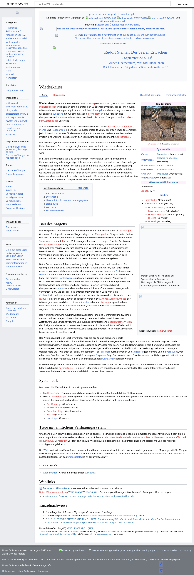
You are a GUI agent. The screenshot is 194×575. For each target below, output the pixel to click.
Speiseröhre (45, 241)
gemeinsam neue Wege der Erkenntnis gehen (113, 14)
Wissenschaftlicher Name (163, 182)
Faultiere (146, 437)
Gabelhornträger (157, 214)
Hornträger (154, 221)
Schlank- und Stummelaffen (166, 437)
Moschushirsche (156, 210)
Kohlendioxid (46, 295)
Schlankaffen (126, 126)
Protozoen (120, 270)
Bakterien (109, 270)
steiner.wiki (120, 21)
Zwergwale (178, 453)
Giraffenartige (155, 207)
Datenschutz (8, 570)
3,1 (52, 518)
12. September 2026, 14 (135, 58)
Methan (63, 295)
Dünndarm (107, 358)
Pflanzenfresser (47, 106)
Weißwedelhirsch (154, 144)
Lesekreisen (102, 24)
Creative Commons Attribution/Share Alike (58, 534)
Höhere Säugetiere (167, 157)
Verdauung (119, 149)
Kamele (104, 437)
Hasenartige (58, 129)
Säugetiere (163, 153)
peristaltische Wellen (120, 321)
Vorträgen (133, 24)
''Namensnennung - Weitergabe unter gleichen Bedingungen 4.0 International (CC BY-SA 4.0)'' (96, 559)
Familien (164, 195)
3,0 (49, 518)
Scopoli (144, 190)
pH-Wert (105, 351)
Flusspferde (116, 437)
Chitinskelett (74, 456)
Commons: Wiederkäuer (57, 488)
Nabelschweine (131, 437)
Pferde (42, 129)
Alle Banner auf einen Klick (113, 43)
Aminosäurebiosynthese (113, 298)
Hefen (42, 274)
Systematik (163, 149)
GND (69, 528)
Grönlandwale (159, 453)
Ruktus (42, 298)
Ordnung (146, 173)
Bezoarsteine (66, 367)
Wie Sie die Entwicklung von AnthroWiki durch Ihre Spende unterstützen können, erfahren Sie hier (110, 28)
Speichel (84, 302)
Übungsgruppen (118, 24)
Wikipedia (90, 472)
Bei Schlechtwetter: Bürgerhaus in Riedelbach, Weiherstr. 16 (135, 67)
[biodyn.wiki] (155, 17)
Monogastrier (95, 113)
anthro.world (140, 17)
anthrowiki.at (109, 17)
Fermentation (88, 281)
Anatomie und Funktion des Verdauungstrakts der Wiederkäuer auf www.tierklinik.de (88, 496)
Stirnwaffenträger (154, 203)
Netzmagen (103, 241)
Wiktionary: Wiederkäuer (82, 492)
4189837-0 (79, 528)
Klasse (144, 153)
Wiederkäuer (50, 472)
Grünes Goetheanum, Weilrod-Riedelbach (135, 63)
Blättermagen (51, 244)
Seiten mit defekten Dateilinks (16, 309)
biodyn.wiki (169, 17)
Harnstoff (71, 305)
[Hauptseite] (17, 12)
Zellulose (61, 117)
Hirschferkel (151, 199)
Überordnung (148, 165)
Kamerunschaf (164, 330)
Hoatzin (63, 440)
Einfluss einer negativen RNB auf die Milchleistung (110, 515)
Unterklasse (147, 159)
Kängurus (113, 126)
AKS (91, 528)
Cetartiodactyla (165, 169)
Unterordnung (148, 177)
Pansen (66, 241)
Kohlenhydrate (98, 110)
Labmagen (126, 230)
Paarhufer (162, 173)
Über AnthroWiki (26, 570)
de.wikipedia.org (151, 531)
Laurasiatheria (165, 165)
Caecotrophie (122, 136)
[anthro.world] (125, 17)
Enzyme (99, 355)
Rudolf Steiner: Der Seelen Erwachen (135, 52)
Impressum (44, 570)
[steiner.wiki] (107, 21)
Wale (46, 449)
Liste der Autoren (104, 534)
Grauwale (145, 453)
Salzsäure (137, 351)
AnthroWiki (17, 4)
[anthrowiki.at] (94, 17)
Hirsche (152, 217)
